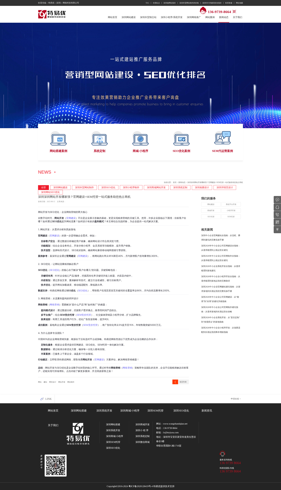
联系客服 (228, 3)
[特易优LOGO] (52, 14)
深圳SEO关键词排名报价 (212, 3)
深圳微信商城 (143, 442)
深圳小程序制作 (131, 187)
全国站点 (156, 3)
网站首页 (112, 17)
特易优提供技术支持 (163, 486)
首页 (175, 182)
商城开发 (210, 210)
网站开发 (61, 382)
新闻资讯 (207, 410)
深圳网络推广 (194, 17)
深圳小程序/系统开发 (172, 17)
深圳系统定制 (180, 187)
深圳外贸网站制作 (84, 187)
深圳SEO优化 (108, 187)
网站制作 (70, 382)
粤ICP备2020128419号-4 (140, 486)
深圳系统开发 (104, 410)
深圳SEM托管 (155, 410)
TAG (147, 3)
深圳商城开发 (143, 424)
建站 (45, 382)
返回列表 (183, 382)
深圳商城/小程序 (129, 410)
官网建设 (99, 359)
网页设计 (52, 382)
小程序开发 (231, 210)
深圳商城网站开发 (156, 187)
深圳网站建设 (129, 17)
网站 (40, 382)
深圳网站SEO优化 (50, 192)
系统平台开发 (231, 204)
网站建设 (210, 204)
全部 (43, 187)
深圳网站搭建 (79, 410)
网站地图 (239, 3)
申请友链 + (236, 399)
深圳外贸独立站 (148, 17)
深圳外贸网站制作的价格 (189, 3)
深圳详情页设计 (225, 187)
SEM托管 (231, 217)
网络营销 (127, 367)
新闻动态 (181, 182)
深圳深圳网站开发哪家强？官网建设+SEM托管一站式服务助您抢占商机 (215, 182)
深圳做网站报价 (169, 3)
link (48, 398)
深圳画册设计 (202, 187)
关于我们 (237, 17)
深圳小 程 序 (142, 430)
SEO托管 (211, 217)
